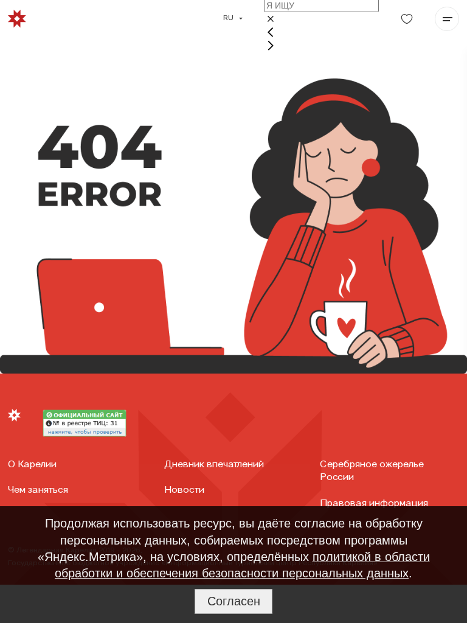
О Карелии (32, 465)
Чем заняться (38, 490)
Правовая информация (374, 504)
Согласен (233, 601)
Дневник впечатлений (214, 465)
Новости (184, 490)
